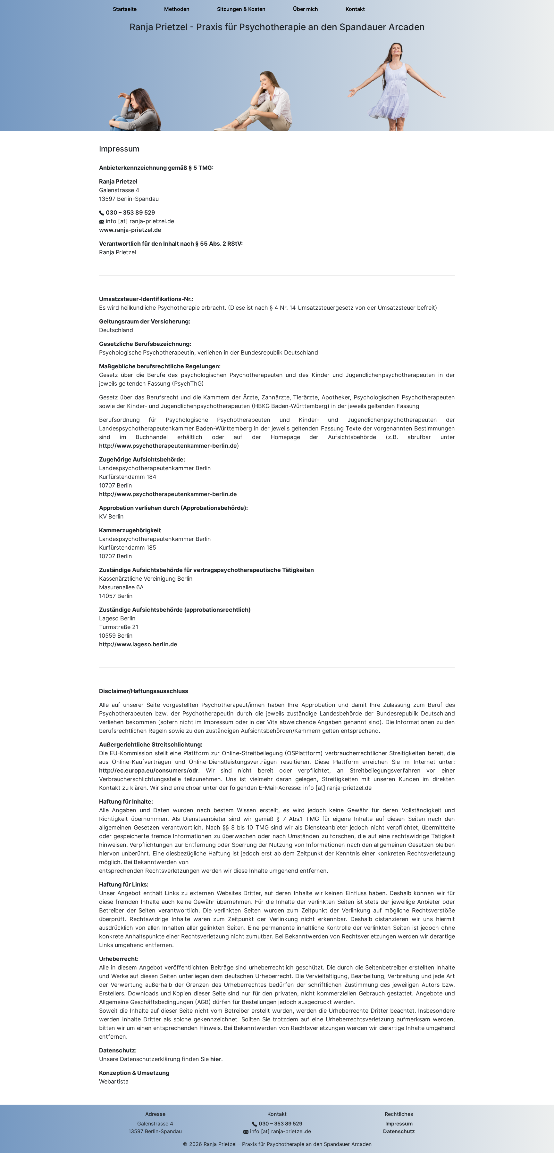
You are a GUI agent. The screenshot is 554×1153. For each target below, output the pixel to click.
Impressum (399, 1123)
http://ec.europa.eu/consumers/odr (148, 770)
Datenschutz (399, 1131)
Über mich (305, 9)
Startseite (125, 9)
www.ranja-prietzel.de (130, 229)
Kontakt (355, 9)
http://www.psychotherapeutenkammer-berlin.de (168, 445)
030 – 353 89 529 (130, 212)
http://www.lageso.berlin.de (138, 644)
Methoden (176, 9)
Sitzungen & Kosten (241, 9)
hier (215, 1059)
